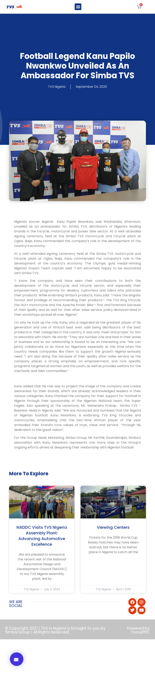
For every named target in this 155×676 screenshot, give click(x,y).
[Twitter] (132, 610)
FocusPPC (140, 632)
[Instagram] (141, 602)
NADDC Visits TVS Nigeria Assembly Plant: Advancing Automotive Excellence (42, 536)
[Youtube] (141, 610)
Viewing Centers (113, 527)
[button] (78, 6)
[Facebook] (132, 602)
